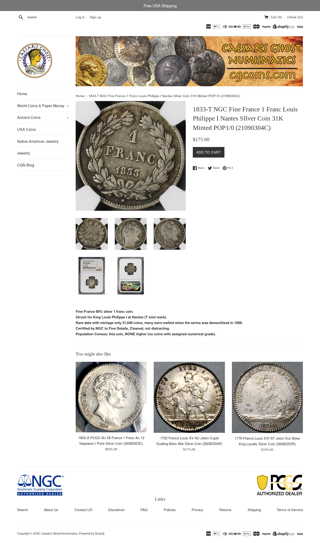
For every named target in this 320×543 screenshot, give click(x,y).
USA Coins (26, 129)
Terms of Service (290, 509)
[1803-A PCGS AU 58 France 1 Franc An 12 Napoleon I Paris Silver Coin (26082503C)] (111, 397)
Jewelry (23, 153)
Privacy (197, 509)
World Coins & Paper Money (43, 105)
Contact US (83, 509)
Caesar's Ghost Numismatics (59, 533)
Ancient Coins (43, 117)
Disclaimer (116, 509)
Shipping (254, 509)
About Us (51, 509)
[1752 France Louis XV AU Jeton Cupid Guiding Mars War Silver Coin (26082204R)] (189, 397)
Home (22, 93)
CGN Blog (25, 165)
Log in (80, 17)
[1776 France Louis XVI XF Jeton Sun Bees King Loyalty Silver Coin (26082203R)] (267, 397)
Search (22, 509)
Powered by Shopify (91, 533)
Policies (170, 509)
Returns (225, 509)
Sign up (95, 17)
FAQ (144, 509)
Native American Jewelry (38, 141)
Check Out (295, 17)
